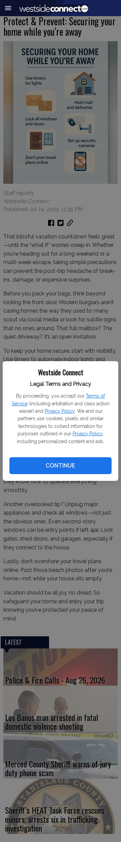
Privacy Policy (60, 411)
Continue (60, 465)
